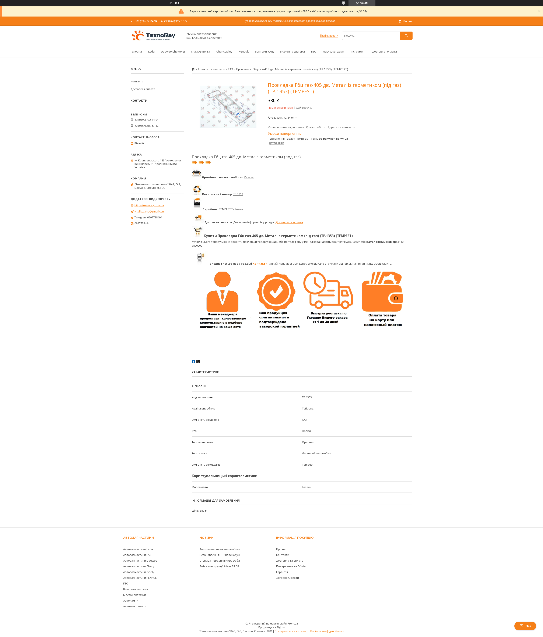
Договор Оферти (287, 578)
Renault (244, 51)
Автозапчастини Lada (138, 549)
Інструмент (358, 51)
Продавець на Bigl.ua (271, 627)
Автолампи (130, 600)
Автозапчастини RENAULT (140, 578)
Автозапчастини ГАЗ (137, 555)
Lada (151, 51)
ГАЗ (230, 69)
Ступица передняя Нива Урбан (221, 560)
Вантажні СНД (264, 51)
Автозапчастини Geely (138, 572)
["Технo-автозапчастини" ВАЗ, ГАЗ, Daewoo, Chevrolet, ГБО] (156, 40)
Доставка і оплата (384, 51)
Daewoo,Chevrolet (173, 51)
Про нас (281, 549)
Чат (528, 626)
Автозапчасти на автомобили (220, 549)
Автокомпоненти (135, 606)
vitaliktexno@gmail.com (149, 211)
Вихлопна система (292, 51)
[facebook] (193, 362)
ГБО (313, 51)
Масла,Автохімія (333, 51)
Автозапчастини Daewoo (140, 560)
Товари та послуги (211, 69)
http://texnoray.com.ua (149, 205)
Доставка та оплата (289, 222)
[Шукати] (406, 36)
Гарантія (282, 572)
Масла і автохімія (134, 595)
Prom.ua (293, 623)
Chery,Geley (224, 51)
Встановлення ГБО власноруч (220, 555)
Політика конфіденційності (327, 631)
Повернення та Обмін (291, 566)
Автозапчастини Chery (138, 566)
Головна (136, 51)
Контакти (137, 81)
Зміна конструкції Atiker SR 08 (219, 566)
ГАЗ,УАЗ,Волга (200, 51)
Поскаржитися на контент (291, 631)
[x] (198, 362)
